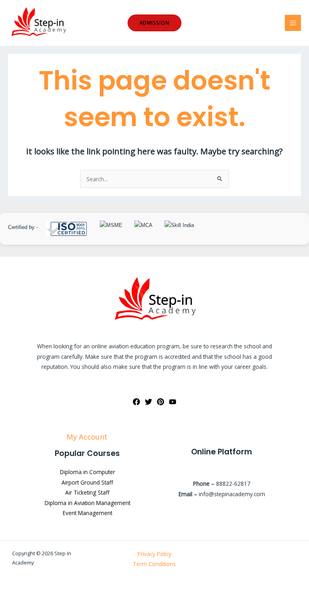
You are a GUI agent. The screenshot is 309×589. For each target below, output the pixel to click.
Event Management (87, 513)
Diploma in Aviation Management (87, 503)
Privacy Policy (154, 554)
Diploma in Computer (87, 472)
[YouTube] (172, 401)
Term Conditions (154, 564)
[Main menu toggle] (293, 23)
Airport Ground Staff (87, 482)
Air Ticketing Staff (87, 492)
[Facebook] (136, 401)
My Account (87, 437)
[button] (154, 22)
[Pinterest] (160, 401)
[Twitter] (148, 401)
